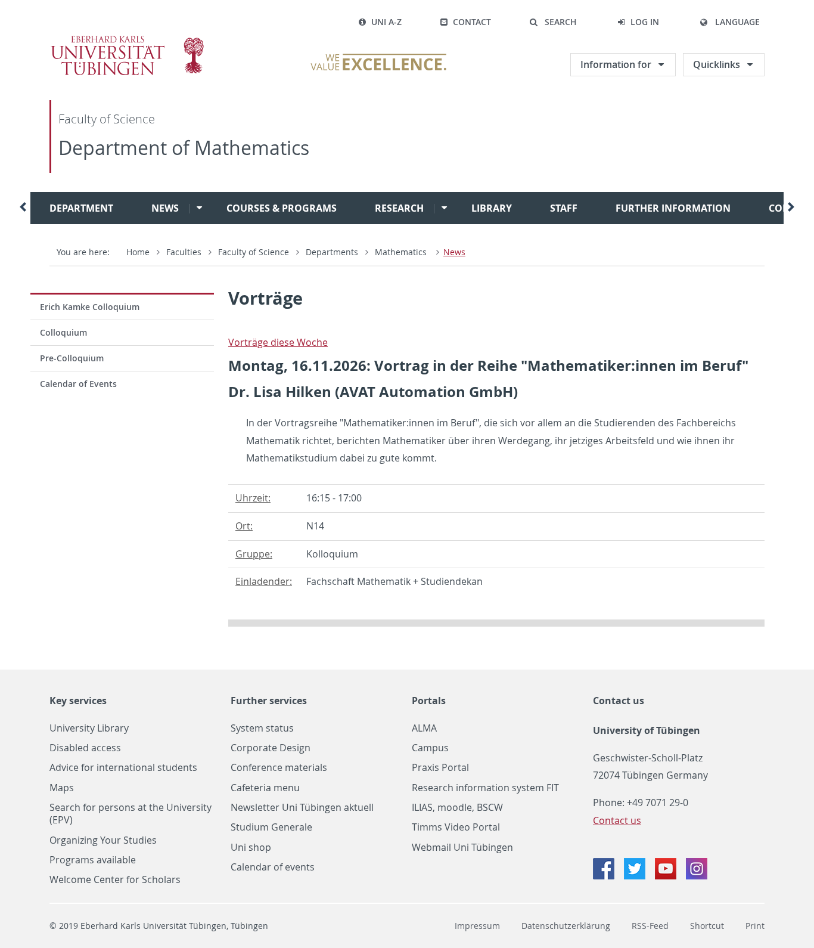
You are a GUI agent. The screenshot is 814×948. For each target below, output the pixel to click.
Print (755, 925)
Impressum (477, 925)
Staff (563, 208)
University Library (89, 728)
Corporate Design (270, 748)
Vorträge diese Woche (278, 342)
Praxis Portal (440, 767)
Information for (615, 64)
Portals (429, 700)
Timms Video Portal (456, 827)
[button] (553, 22)
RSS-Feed (650, 925)
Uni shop (251, 847)
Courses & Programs (281, 208)
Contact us (618, 700)
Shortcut (707, 925)
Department (81, 208)
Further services (269, 700)
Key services (78, 700)
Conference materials (279, 767)
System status (262, 728)
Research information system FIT (485, 788)
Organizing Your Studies (103, 840)
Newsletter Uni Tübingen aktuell (302, 807)
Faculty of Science (106, 119)
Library (491, 208)
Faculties (183, 252)
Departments (332, 252)
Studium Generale (271, 827)
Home (138, 252)
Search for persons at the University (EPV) (130, 813)
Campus (430, 748)
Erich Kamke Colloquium (89, 306)
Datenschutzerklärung (565, 925)
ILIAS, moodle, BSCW (457, 807)
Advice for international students (123, 767)
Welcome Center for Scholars (115, 879)
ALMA (424, 728)
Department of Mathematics (183, 147)
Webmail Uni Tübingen (462, 847)
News (165, 208)
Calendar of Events (78, 383)
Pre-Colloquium (72, 358)
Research (399, 208)
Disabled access (85, 748)
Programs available (92, 860)
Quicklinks (716, 64)
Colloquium (63, 332)
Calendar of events (273, 867)
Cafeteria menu (265, 788)
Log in (644, 21)
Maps (61, 788)
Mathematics (402, 252)
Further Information (673, 208)
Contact (472, 21)
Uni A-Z (386, 21)
